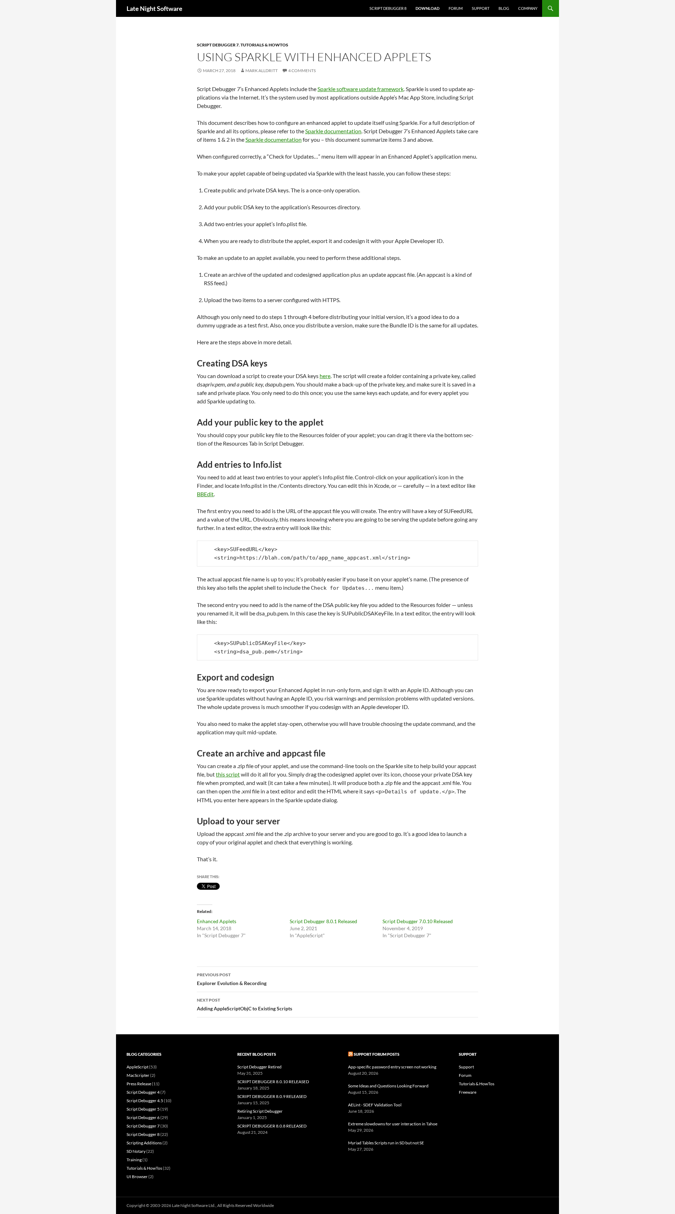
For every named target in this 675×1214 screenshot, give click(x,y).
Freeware (467, 1092)
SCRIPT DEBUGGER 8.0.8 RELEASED (272, 1126)
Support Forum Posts (376, 1054)
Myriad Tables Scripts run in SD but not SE (386, 1142)
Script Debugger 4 (143, 1092)
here (325, 375)
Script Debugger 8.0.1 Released (323, 921)
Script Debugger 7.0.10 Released (417, 921)
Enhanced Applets (216, 921)
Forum (456, 8)
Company (528, 8)
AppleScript (137, 1066)
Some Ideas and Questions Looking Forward (388, 1085)
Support (480, 8)
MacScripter (138, 1075)
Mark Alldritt (261, 70)
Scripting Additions (144, 1142)
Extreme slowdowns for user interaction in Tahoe (392, 1123)
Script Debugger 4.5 (145, 1100)
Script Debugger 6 (143, 1117)
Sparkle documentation (333, 131)
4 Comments (302, 70)
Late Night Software (154, 8)
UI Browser (137, 1176)
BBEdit (205, 494)
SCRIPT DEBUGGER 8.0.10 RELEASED (273, 1081)
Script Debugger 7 (218, 44)
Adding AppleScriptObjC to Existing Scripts (244, 1004)
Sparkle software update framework (360, 88)
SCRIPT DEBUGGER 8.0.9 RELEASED (272, 1096)
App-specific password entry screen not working (392, 1066)
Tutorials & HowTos (264, 44)
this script (228, 774)
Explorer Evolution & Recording (231, 979)
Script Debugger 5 (143, 1109)
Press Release (139, 1083)
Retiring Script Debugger (260, 1111)
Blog (504, 8)
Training (134, 1159)
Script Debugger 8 (387, 8)
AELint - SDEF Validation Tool (374, 1104)
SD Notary (136, 1151)
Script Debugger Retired (259, 1066)
